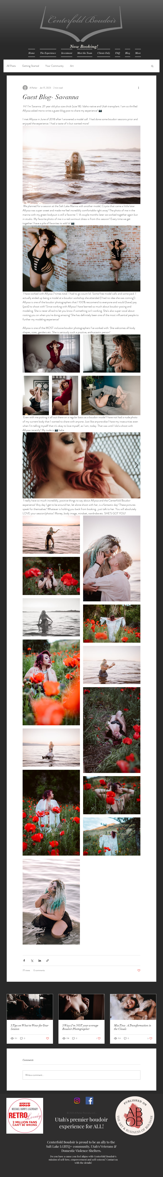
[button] (152, 66)
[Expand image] (45, 258)
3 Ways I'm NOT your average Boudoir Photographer (80, 1027)
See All (153, 988)
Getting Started (30, 66)
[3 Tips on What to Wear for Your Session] (30, 1007)
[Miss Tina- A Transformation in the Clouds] (133, 1007)
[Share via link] (47, 960)
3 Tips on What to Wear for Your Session (29, 1027)
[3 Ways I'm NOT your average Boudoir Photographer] (82, 1007)
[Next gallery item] (136, 258)
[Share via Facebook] (24, 960)
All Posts (11, 66)
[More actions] (138, 88)
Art (72, 66)
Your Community (54, 66)
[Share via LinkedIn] (39, 960)
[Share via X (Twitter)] (31, 960)
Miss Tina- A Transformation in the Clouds (132, 1027)
